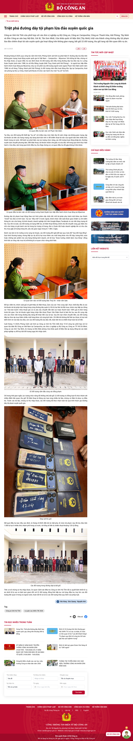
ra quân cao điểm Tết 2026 (34, 611)
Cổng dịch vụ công (65, 16)
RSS (76, 710)
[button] (19, 679)
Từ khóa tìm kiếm (39, 675)
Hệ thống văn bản (82, 16)
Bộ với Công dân (48, 16)
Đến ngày (63, 683)
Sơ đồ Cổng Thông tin (52, 710)
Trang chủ (13, 16)
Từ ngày (36, 683)
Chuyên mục (64, 675)
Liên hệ (67, 710)
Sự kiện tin (10, 683)
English (86, 710)
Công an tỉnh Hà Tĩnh (13, 611)
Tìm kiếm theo (12, 675)
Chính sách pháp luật (30, 16)
